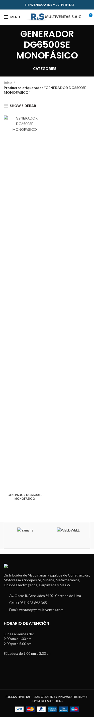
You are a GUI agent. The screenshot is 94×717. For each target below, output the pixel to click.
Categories (44, 68)
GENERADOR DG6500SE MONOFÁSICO (25, 497)
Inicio (8, 82)
